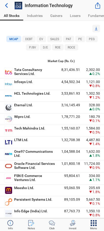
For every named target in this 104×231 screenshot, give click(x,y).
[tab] (11, 15)
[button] (96, 28)
